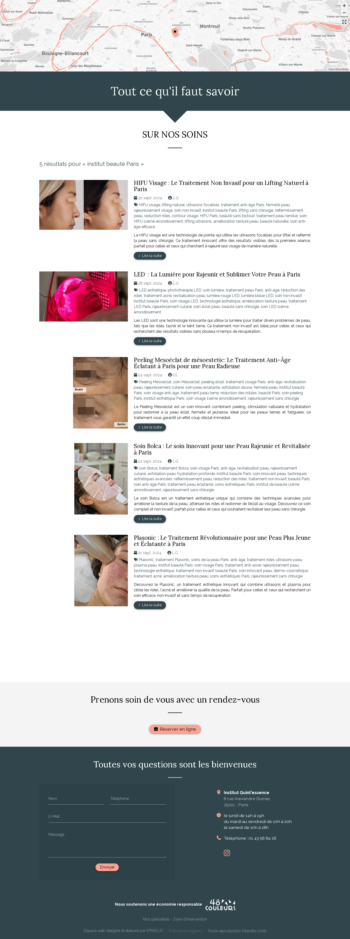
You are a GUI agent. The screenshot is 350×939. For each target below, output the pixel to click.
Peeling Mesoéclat (155, 382)
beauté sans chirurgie (240, 306)
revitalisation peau (189, 295)
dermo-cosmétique (291, 570)
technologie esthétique (220, 301)
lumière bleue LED (257, 295)
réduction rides (157, 216)
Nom (52, 798)
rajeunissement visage (153, 210)
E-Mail (54, 816)
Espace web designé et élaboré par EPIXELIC (123, 930)
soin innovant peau (269, 473)
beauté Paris (269, 393)
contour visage (185, 216)
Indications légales (185, 930)
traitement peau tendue (277, 216)
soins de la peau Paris (210, 559)
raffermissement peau (193, 479)
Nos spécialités (156, 918)
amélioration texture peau (235, 221)
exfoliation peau (162, 473)
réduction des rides (230, 479)
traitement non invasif (267, 479)
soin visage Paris (204, 468)
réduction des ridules (238, 393)
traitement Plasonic (172, 559)
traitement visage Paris (246, 382)
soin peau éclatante (202, 387)
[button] (175, 32)
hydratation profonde (196, 473)
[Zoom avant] (344, 5)
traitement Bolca (174, 468)
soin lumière (213, 290)
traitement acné (158, 295)
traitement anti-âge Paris (242, 205)
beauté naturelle (274, 221)
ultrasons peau (289, 559)
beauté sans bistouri (237, 216)
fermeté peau (278, 205)
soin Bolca (148, 468)
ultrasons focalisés (202, 205)
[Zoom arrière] (344, 12)
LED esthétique (152, 290)
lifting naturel (173, 205)
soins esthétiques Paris (235, 484)
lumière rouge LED (223, 295)
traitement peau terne (200, 393)
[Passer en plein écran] (344, 22)
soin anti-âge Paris (150, 484)
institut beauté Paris (220, 210)
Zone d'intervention (190, 918)
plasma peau (145, 565)
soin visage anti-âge (161, 393)
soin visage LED (184, 301)
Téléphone (119, 798)
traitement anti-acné (243, 565)
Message (56, 834)
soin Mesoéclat (186, 382)
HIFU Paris (209, 216)
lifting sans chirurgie (256, 210)
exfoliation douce (237, 387)
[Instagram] (227, 853)
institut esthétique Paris (164, 398)
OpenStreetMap (338, 69)
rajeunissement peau (281, 565)
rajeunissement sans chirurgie (273, 398)
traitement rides (261, 559)
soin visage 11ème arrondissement (216, 398)
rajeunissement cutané (172, 306)
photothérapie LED (184, 290)
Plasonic (146, 559)
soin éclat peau (207, 306)
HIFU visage (149, 205)
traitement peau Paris (244, 290)
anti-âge (272, 290)
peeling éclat (212, 382)
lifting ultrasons (198, 221)
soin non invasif (187, 210)
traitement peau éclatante (190, 484)
